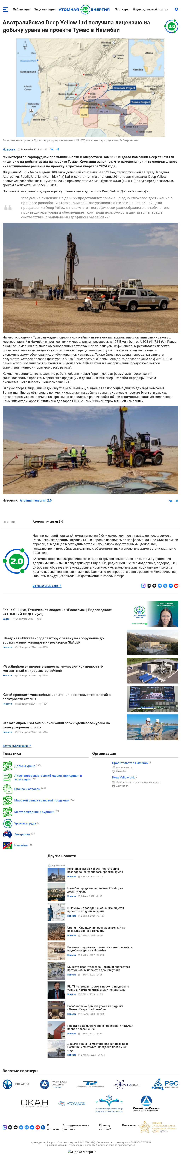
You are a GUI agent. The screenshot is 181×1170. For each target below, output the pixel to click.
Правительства (124, 767)
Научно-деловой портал (150, 9)
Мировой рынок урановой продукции (42, 800)
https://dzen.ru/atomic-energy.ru (154, 586)
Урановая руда (25, 823)
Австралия (22, 834)
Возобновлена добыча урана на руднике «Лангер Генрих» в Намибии (95, 1007)
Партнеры (122, 9)
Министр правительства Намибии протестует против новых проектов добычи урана (98, 968)
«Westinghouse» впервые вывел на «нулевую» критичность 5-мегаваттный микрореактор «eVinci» (53, 668)
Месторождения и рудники (34, 812)
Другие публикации (15, 746)
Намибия (21, 845)
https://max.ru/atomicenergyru (143, 586)
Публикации (22, 9)
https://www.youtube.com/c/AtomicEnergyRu (176, 586)
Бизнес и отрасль (27, 789)
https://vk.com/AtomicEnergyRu (171, 586)
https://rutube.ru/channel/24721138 (149, 586)
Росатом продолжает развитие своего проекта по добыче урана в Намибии (99, 949)
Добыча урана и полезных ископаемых (138, 782)
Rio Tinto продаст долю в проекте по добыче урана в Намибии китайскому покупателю (98, 988)
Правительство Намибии (130, 763)
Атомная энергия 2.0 (36, 500)
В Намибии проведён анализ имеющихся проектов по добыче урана (95, 909)
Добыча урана (24, 766)
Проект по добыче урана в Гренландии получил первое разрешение (100, 1027)
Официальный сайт (45, 585)
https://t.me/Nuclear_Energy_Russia (160, 586)
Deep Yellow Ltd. (123, 777)
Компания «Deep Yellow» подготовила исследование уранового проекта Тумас (95, 870)
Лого (85, 9)
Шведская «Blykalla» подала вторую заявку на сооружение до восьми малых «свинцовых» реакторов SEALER (53, 640)
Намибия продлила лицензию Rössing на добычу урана (95, 890)
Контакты (129, 1125)
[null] (52, 149)
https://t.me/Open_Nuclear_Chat (165, 586)
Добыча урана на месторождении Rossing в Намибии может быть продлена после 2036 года (97, 1047)
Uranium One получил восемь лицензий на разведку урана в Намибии (96, 929)
